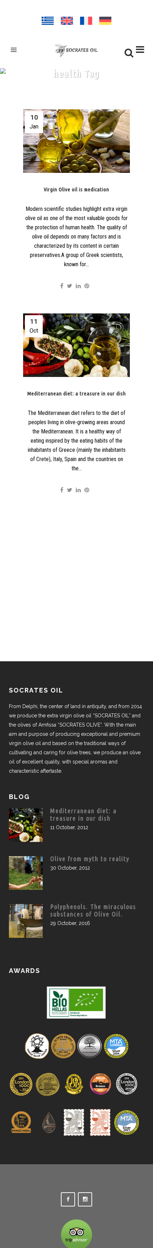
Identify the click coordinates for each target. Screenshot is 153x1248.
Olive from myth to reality (90, 858)
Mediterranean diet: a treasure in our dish (76, 393)
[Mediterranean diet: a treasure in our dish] (76, 345)
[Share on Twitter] (69, 286)
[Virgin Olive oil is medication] (76, 141)
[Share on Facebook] (61, 286)
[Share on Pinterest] (86, 286)
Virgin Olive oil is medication (76, 189)
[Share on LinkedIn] (78, 286)
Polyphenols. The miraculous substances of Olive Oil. (93, 910)
